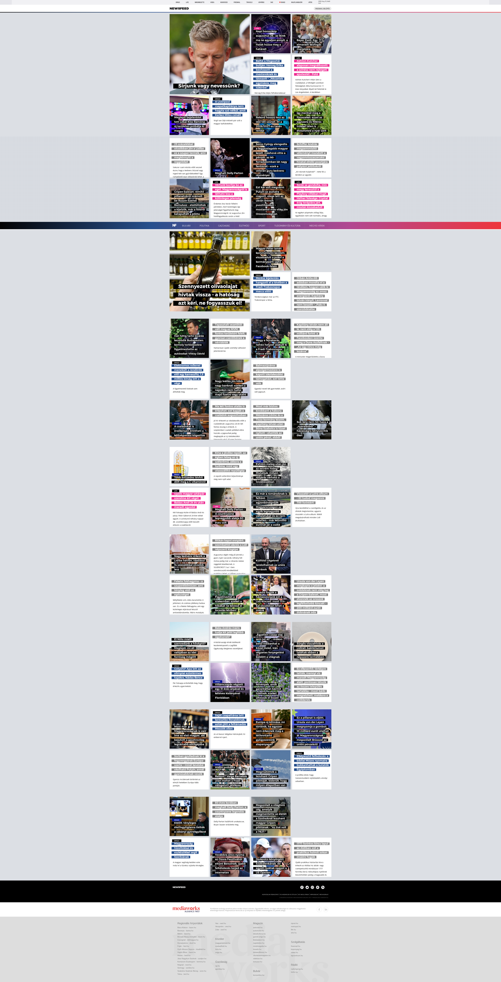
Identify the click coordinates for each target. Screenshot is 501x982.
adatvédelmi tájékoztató (270, 894)
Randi (283, 2)
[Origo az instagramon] (312, 887)
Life (187, 2)
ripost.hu (294, 923)
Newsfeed (224, 2)
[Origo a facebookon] (302, 887)
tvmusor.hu (257, 962)
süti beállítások (303, 894)
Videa (212, 2)
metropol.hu (296, 926)
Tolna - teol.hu (183, 974)
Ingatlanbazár (296, 2)
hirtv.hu (218, 949)
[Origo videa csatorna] (317, 887)
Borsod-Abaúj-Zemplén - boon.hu (191, 937)
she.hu (294, 933)
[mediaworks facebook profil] (319, 909)
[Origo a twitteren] (307, 887)
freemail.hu (295, 946)
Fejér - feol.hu (183, 946)
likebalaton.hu (259, 940)
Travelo (249, 2)
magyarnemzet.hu (222, 943)
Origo (178, 2)
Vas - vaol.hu (220, 923)
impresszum (314, 894)
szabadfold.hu (221, 946)
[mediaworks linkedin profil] (325, 909)
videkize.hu (257, 958)
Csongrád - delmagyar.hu (187, 940)
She (271, 2)
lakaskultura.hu (259, 934)
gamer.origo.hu (259, 937)
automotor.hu (258, 931)
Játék (310, 2)
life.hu (293, 930)
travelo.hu (257, 949)
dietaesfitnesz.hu (260, 952)
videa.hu (294, 952)
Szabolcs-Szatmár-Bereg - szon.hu (191, 971)
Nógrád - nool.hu (184, 965)
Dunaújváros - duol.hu (186, 943)
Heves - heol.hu (183, 955)
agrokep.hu (220, 969)
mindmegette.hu (260, 946)
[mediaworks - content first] (186, 909)
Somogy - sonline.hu (185, 968)
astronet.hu (258, 927)
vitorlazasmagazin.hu (262, 955)
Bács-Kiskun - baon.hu (186, 927)
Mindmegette (199, 2)
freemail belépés (322, 9)
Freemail (237, 2)
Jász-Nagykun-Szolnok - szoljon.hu (191, 958)
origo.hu (218, 952)
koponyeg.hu (296, 949)
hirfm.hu (294, 972)
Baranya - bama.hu (185, 931)
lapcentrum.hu (297, 955)
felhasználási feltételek (288, 894)
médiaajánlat (324, 894)
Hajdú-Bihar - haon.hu (186, 952)
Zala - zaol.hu (221, 930)
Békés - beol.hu (183, 934)
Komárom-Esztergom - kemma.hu (191, 962)
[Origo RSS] (322, 887)
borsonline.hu (258, 975)
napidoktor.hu (258, 943)
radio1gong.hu (297, 969)
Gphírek (261, 2)
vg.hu (217, 966)
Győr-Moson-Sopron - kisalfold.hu (191, 949)
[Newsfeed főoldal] (179, 887)
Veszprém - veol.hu (223, 926)
